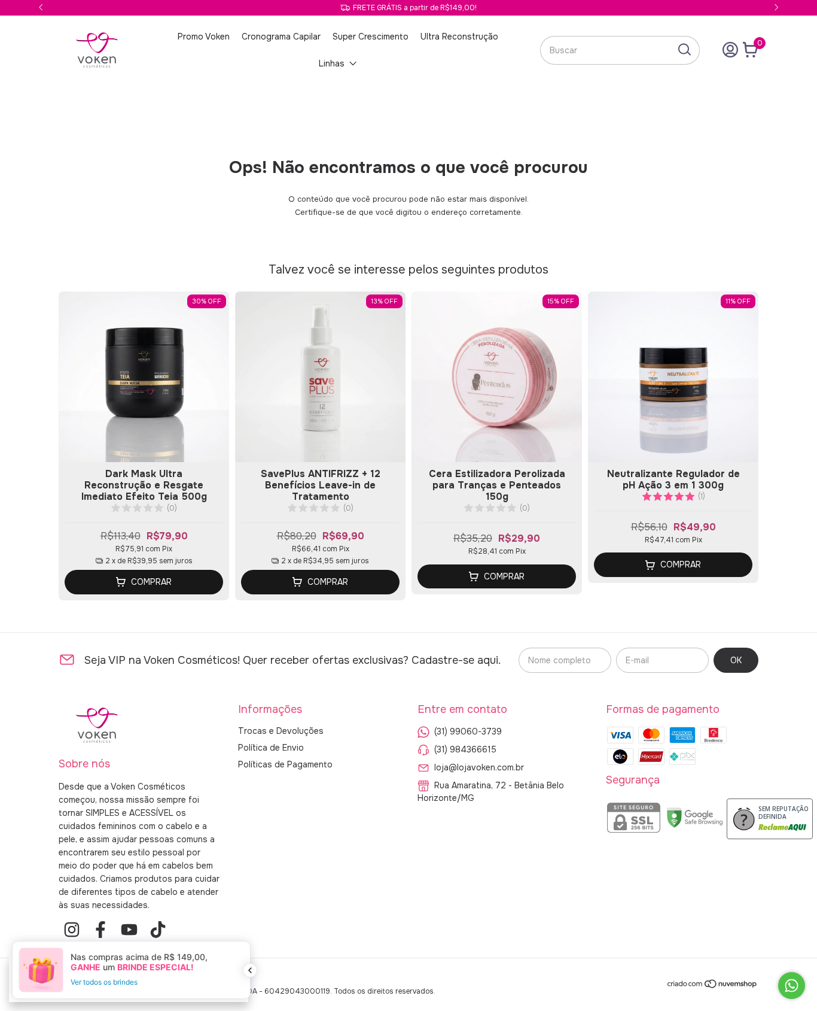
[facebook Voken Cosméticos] (100, 929)
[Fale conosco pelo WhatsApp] (791, 985)
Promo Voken (204, 36)
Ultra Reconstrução (459, 36)
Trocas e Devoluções (281, 730)
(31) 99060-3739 (468, 730)
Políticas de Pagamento (285, 764)
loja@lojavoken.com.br (479, 766)
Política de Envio (271, 747)
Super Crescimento (370, 36)
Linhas (332, 63)
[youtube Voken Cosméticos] (129, 929)
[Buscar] (683, 49)
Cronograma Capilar (281, 36)
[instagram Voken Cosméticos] (72, 929)
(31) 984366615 (465, 748)
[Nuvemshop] (712, 985)
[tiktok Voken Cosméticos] (158, 929)
